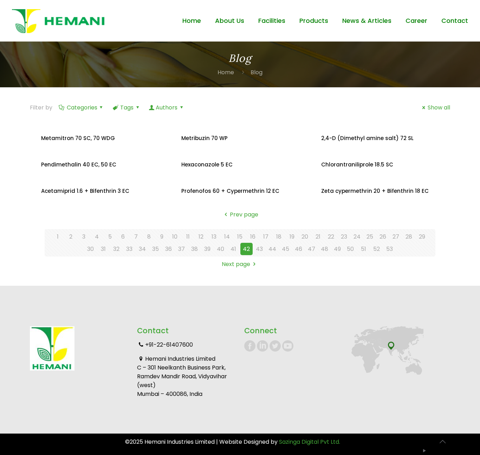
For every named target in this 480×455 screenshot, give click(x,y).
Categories (82, 107)
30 (90, 249)
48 (324, 249)
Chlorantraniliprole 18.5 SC (357, 164)
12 (201, 237)
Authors (166, 107)
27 (396, 237)
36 (168, 249)
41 (233, 249)
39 (207, 249)
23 (344, 237)
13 (214, 237)
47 (311, 249)
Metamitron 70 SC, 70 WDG (78, 138)
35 (155, 249)
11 (188, 237)
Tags (127, 107)
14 (227, 237)
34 (142, 249)
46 (298, 249)
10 (174, 237)
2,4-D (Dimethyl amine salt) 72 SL (367, 138)
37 (181, 249)
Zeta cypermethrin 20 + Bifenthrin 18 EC (375, 191)
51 (363, 249)
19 (292, 237)
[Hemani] (58, 20)
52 (376, 249)
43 (259, 249)
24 (357, 237)
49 (337, 249)
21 (318, 237)
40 (220, 249)
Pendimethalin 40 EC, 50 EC (78, 164)
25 (370, 237)
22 (331, 237)
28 (409, 237)
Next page (236, 264)
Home (226, 72)
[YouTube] (424, 450)
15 (239, 237)
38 (194, 249)
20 (304, 237)
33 (129, 249)
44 (272, 249)
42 (246, 249)
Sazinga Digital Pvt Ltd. (309, 442)
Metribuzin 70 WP (204, 138)
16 (252, 237)
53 (389, 249)
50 (350, 249)
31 (103, 249)
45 (285, 249)
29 (422, 237)
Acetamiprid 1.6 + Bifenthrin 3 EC (85, 191)
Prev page (244, 214)
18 (278, 237)
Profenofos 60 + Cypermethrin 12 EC (230, 191)
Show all (439, 107)
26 (383, 237)
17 (265, 237)
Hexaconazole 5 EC (207, 164)
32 (116, 249)
